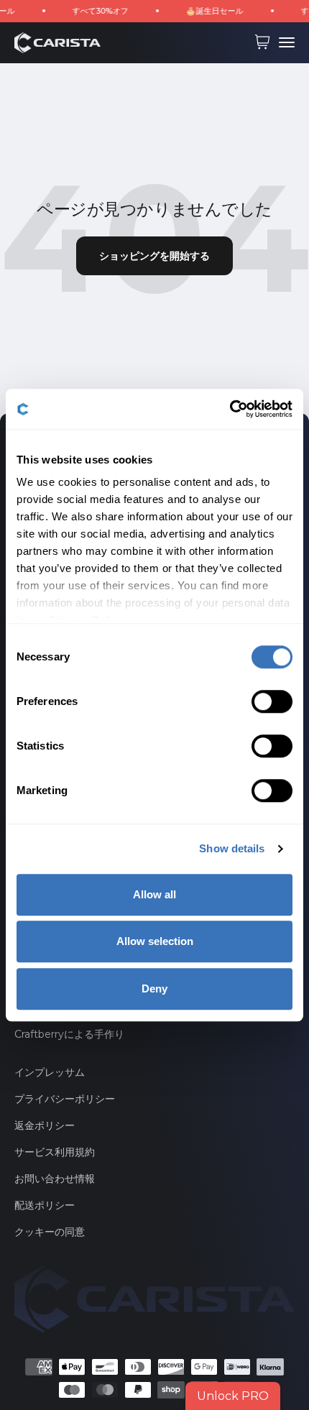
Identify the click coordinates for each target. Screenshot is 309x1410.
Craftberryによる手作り (69, 1034)
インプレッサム (49, 1072)
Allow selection (154, 941)
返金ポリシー (44, 1125)
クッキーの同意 (49, 1231)
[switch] (272, 701)
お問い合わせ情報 (54, 1178)
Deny (154, 988)
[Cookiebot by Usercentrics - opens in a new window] (229, 409)
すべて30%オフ (92, 11)
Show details (231, 848)
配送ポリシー (44, 1205)
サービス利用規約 (54, 1152)
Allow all (154, 894)
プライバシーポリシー (64, 1098)
